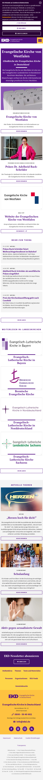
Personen (9, 678)
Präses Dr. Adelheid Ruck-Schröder (21, 168)
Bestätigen (22, 23)
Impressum (7, 738)
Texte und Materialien (32, 671)
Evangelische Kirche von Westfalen (21, 118)
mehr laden (22, 320)
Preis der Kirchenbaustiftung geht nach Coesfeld (21, 299)
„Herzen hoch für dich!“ (21, 517)
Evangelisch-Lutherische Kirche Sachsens (21, 459)
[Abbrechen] (40, 3)
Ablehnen (22, 28)
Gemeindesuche (21, 686)
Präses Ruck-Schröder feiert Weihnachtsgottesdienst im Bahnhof (19, 250)
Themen (18, 671)
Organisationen (21, 678)
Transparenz (21, 745)
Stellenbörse (7, 671)
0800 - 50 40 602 (23, 714)
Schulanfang (21, 574)
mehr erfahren (21, 131)
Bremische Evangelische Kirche (21, 392)
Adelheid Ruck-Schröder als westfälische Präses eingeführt (21, 272)
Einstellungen (22, 33)
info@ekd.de (23, 721)
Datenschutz (6, 17)
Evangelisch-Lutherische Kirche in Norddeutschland (21, 425)
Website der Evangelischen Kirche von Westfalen (21, 218)
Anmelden (22, 662)
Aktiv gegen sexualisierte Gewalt (21, 628)
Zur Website (20, 231)
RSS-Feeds (34, 678)
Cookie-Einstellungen (33, 738)
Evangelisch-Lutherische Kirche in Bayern (21, 360)
